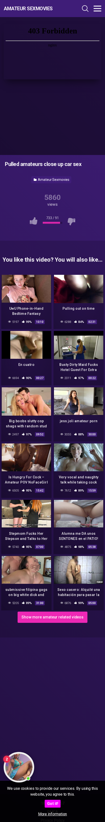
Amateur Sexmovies (28, 8)
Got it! (52, 803)
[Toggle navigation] (97, 8)
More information (52, 814)
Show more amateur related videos (52, 617)
